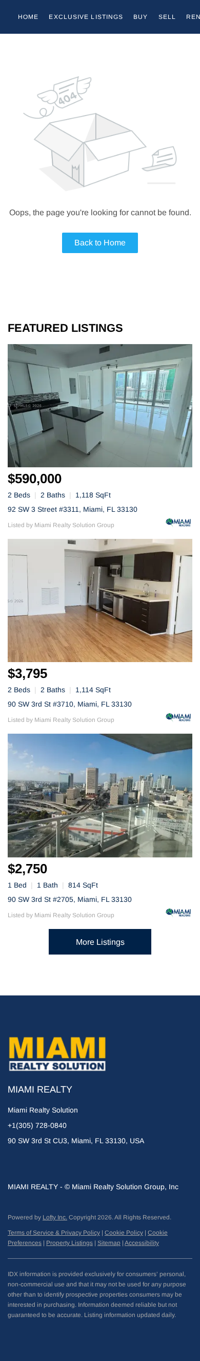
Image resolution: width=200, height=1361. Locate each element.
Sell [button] (167, 16)
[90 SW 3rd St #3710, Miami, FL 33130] (100, 600)
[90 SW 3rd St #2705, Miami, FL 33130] (100, 795)
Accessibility (142, 1242)
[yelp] (56, 1163)
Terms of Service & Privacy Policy (54, 1232)
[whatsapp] (118, 1163)
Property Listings (69, 1242)
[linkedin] (15, 1163)
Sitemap (109, 1242)
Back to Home (100, 242)
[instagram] (77, 1163)
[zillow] (36, 1163)
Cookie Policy (124, 1232)
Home (28, 16)
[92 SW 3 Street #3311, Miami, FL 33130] (100, 405)
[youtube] (97, 1163)
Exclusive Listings (86, 16)
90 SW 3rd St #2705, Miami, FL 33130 (70, 899)
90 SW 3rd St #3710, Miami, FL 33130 (70, 704)
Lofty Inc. (55, 1217)
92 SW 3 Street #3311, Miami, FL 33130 (72, 509)
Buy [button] (140, 16)
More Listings (100, 942)
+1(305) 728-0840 (37, 1125)
